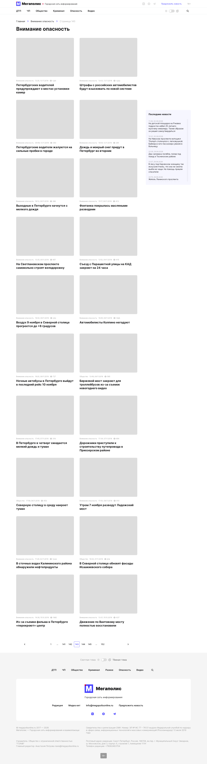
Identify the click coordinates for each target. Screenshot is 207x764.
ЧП (28, 10)
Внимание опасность (42, 21)
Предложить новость (171, 4)
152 (102, 644)
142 (70, 644)
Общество (41, 10)
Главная (20, 21)
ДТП (18, 10)
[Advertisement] (168, 247)
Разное (109, 669)
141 (63, 644)
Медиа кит (74, 705)
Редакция (57, 705)
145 (90, 644)
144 (83, 644)
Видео (91, 10)
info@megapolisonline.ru (99, 705)
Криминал (58, 10)
